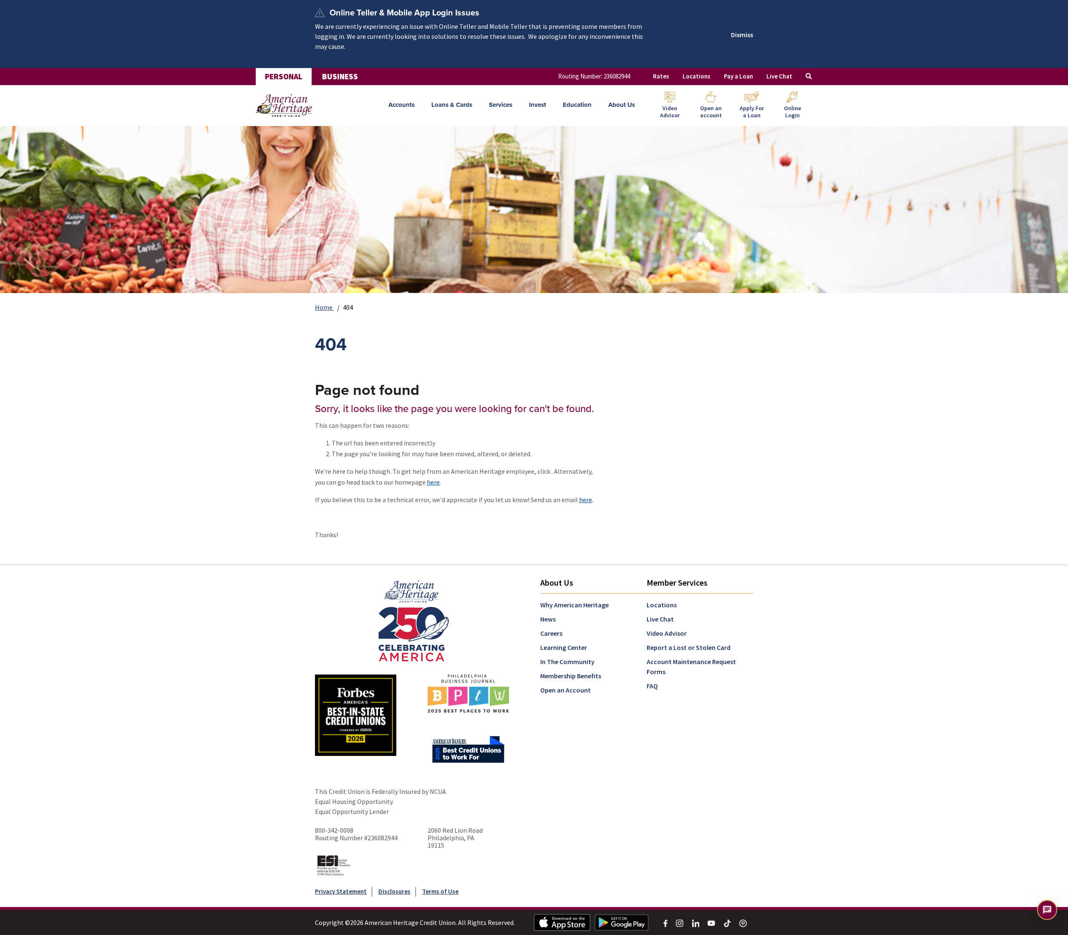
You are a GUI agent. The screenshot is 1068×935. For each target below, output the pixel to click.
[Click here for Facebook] (665, 922)
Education (577, 105)
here (433, 482)
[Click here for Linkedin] (695, 922)
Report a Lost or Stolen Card (688, 647)
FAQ (652, 686)
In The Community (567, 661)
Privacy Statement (341, 891)
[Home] (284, 105)
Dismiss (742, 34)
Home (324, 307)
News (548, 619)
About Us (621, 105)
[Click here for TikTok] (727, 922)
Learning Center (563, 647)
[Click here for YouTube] (711, 922)
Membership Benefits (570, 676)
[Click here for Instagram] (679, 922)
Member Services (677, 582)
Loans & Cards (451, 105)
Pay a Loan (738, 76)
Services (500, 105)
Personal (283, 76)
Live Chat (779, 76)
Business (340, 76)
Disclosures (394, 891)
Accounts (401, 105)
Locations (696, 76)
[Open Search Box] (809, 76)
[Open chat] (1047, 910)
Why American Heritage (574, 605)
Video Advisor (667, 633)
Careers (551, 633)
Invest (537, 105)
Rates (661, 76)
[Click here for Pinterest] (743, 922)
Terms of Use (440, 891)
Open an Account (565, 690)
